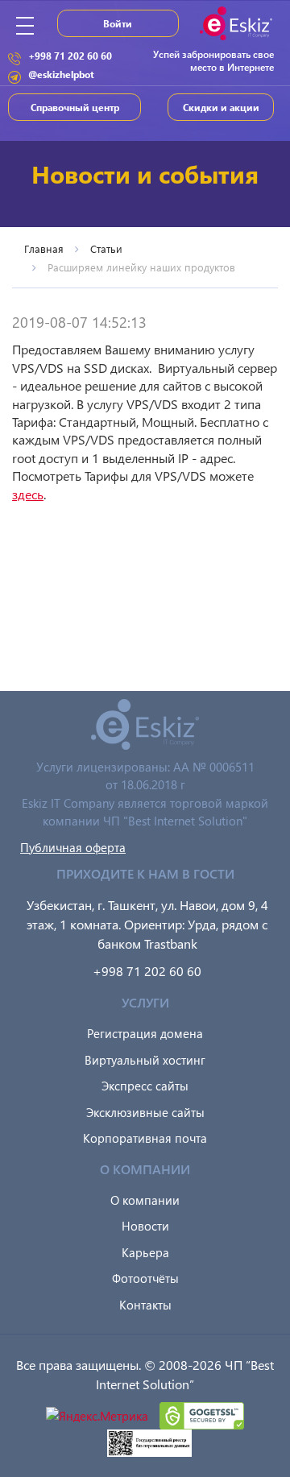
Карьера (145, 1252)
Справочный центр (75, 107)
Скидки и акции (221, 107)
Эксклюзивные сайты (145, 1112)
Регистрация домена (145, 1033)
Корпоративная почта (145, 1138)
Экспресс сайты (145, 1086)
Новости (145, 1226)
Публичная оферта (73, 847)
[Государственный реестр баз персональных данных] (149, 1442)
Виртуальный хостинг (145, 1060)
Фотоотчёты (145, 1278)
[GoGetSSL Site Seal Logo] (202, 1414)
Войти (117, 23)
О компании (145, 1200)
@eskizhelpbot (61, 74)
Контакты (145, 1305)
